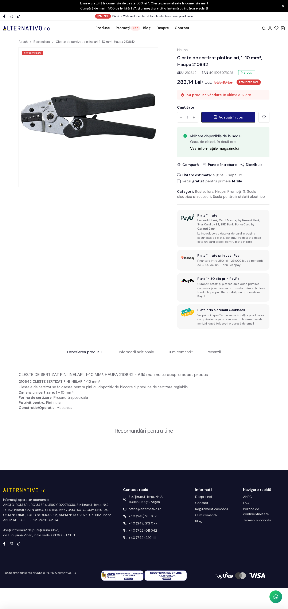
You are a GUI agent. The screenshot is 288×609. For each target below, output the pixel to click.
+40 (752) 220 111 (142, 537)
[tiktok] (18, 543)
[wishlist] (276, 28)
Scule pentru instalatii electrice (239, 196)
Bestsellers (42, 42)
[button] (275, 596)
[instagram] (11, 543)
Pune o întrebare (222, 164)
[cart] (283, 28)
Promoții (123, 28)
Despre (162, 28)
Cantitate (185, 107)
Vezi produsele (182, 16)
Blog (147, 28)
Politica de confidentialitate (256, 511)
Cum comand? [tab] (180, 352)
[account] (270, 28)
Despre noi (203, 496)
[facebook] (4, 543)
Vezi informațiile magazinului (214, 148)
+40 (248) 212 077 (143, 523)
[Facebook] (4, 16)
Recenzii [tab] (214, 352)
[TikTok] (18, 16)
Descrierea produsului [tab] (86, 352)
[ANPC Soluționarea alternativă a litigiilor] (122, 575)
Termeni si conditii (257, 520)
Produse (103, 28)
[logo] (26, 28)
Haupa (182, 49)
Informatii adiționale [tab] (136, 352)
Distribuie (254, 164)
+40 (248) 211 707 (143, 516)
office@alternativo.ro (145, 509)
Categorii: (185, 191)
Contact (182, 28)
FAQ (246, 503)
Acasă (23, 42)
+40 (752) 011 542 (143, 530)
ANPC (247, 496)
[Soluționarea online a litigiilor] (165, 575)
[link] (149, 56)
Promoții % (236, 191)
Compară (190, 164)
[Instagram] (11, 16)
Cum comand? (206, 515)
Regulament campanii (211, 509)
